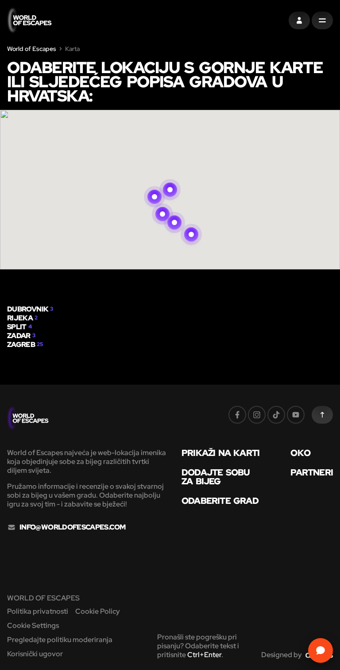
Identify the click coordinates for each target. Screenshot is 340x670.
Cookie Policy (97, 611)
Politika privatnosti (37, 611)
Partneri (311, 472)
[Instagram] (257, 415)
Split (17, 326)
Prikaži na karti (220, 452)
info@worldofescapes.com (72, 527)
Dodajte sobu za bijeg (216, 477)
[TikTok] (276, 415)
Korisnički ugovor (35, 653)
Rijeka (20, 318)
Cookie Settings (33, 625)
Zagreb (21, 344)
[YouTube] (296, 415)
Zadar (19, 335)
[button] (170, 179)
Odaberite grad (220, 500)
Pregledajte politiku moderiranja (59, 639)
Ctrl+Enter (204, 654)
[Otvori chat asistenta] (320, 650)
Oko (300, 452)
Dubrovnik (27, 309)
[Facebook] (237, 415)
